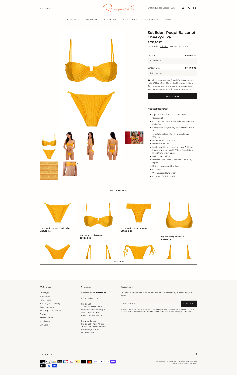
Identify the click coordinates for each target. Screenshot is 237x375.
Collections (193, 361)
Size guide (45, 296)
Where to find (46, 317)
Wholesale (45, 321)
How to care (45, 300)
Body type (44, 292)
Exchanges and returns (51, 310)
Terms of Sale (171, 361)
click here (187, 311)
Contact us (45, 314)
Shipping (164, 46)
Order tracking (47, 307)
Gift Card (44, 325)
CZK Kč (45, 354)
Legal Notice (160, 361)
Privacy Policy (183, 361)
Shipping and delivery (50, 303)
